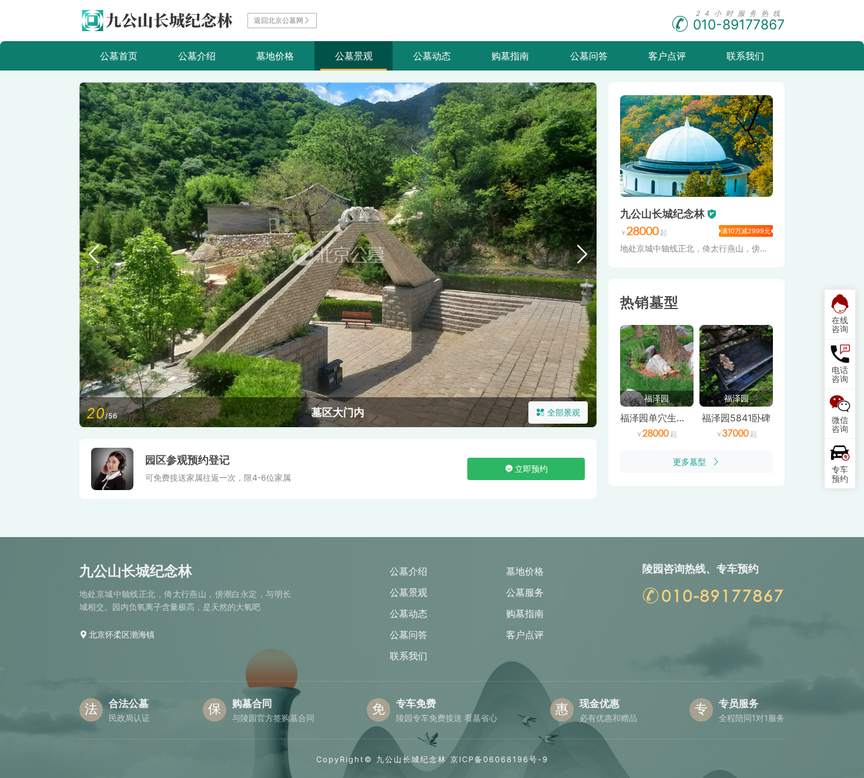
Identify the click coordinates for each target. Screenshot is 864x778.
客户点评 (667, 56)
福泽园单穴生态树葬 (662, 418)
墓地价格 (275, 56)
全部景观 (563, 412)
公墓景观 (354, 56)
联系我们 (745, 56)
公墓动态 (432, 56)
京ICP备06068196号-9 (499, 759)
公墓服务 (525, 592)
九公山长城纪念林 (662, 213)
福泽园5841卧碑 (736, 418)
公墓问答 (589, 56)
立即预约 (531, 469)
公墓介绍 (197, 56)
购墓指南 (510, 56)
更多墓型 (689, 462)
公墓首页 (119, 56)
